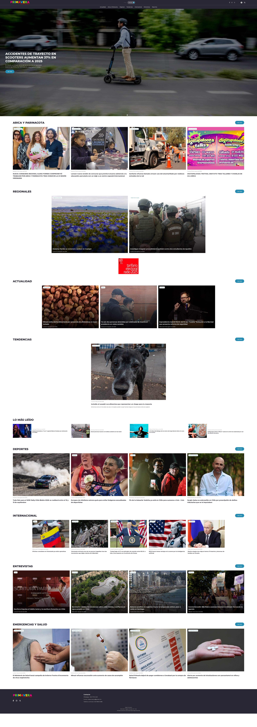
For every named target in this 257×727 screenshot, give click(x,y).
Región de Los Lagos (135, 197)
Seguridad (162, 287)
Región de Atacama (57, 197)
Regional (122, 7)
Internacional (138, 7)
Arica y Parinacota (113, 7)
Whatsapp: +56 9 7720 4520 (91, 697)
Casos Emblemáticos (193, 455)
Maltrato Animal (96, 345)
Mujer (16, 572)
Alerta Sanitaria (47, 287)
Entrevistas (147, 7)
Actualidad (103, 7)
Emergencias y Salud (19, 630)
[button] (131, 115)
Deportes (154, 7)
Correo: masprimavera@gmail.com (92, 699)
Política (35, 521)
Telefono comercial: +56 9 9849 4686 (93, 701)
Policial (103, 287)
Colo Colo (133, 455)
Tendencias (129, 7)
